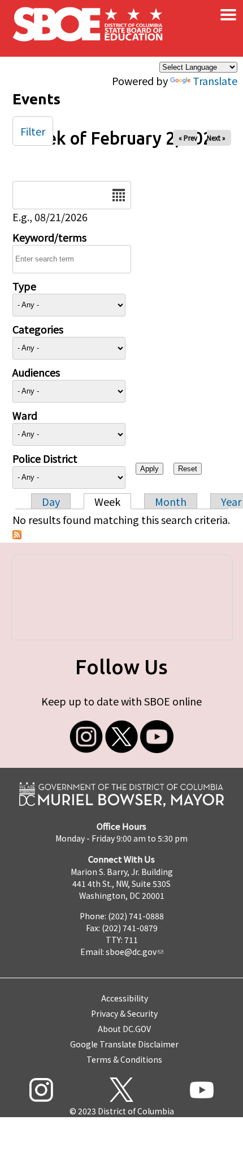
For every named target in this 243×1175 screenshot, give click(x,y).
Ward (24, 415)
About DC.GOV (124, 1028)
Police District (44, 458)
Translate (215, 80)
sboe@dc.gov (131, 951)
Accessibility (124, 998)
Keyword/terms (49, 237)
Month (170, 501)
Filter (32, 131)
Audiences (36, 372)
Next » (216, 137)
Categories (37, 329)
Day (51, 501)
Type (24, 285)
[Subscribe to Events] (16, 534)
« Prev (188, 137)
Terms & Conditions (124, 1059)
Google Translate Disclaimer (124, 1044)
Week (107, 501)
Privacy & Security (124, 1013)
